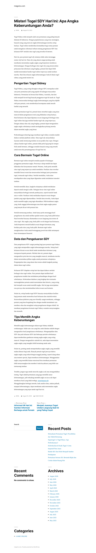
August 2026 (54, 476)
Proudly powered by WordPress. (31, 547)
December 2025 (55, 500)
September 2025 (55, 509)
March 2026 (54, 491)
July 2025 (53, 515)
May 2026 (53, 485)
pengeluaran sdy (43, 381)
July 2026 (53, 479)
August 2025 (54, 512)
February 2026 (54, 494)
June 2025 (53, 518)
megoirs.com (19, 6)
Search (16, 424)
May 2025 (53, 521)
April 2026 (53, 488)
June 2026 (53, 482)
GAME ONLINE (39, 396)
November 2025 (55, 503)
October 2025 (54, 506)
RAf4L (17, 30)
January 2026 (54, 497)
